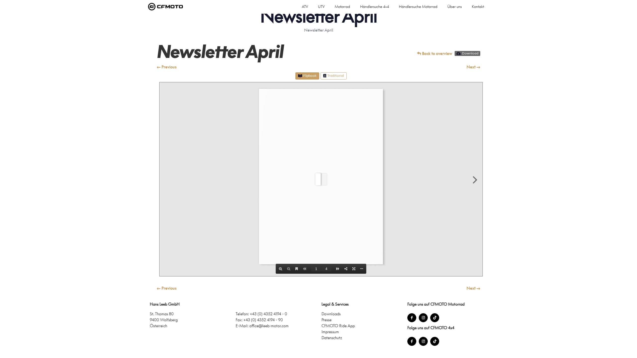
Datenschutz (331, 337)
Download (470, 53)
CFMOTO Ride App (338, 325)
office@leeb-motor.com (269, 325)
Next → (473, 66)
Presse (326, 319)
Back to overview (436, 53)
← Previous (166, 66)
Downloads (331, 313)
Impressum (330, 331)
